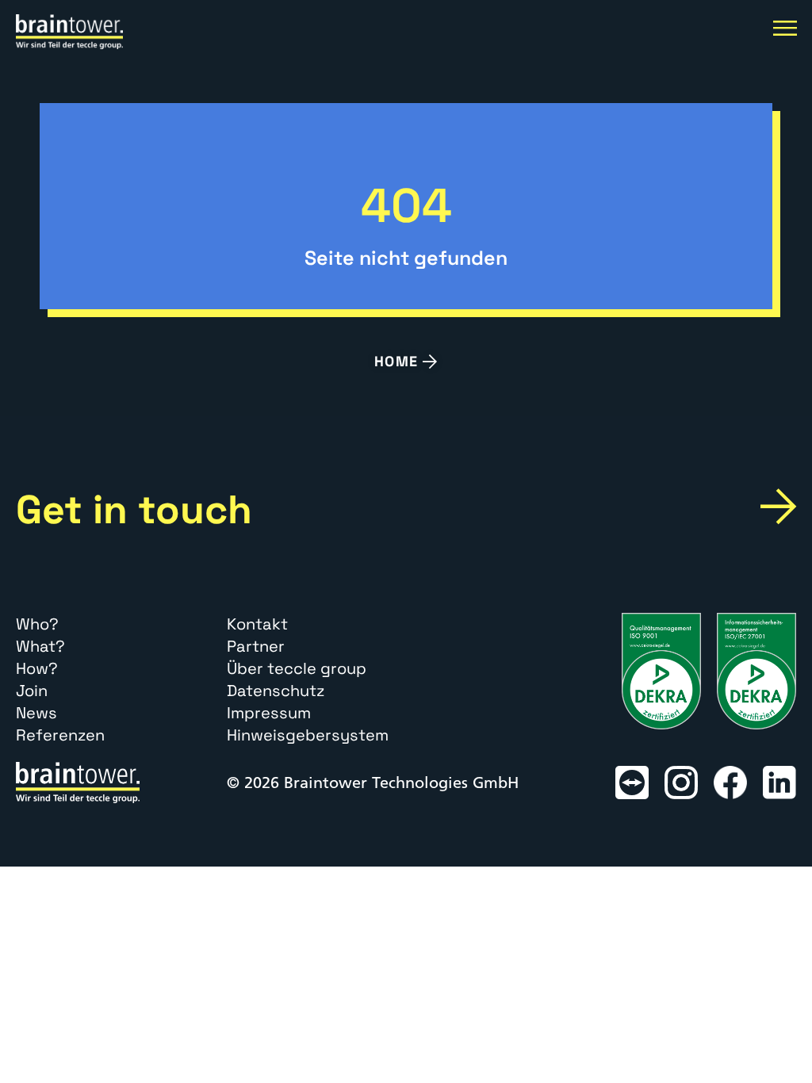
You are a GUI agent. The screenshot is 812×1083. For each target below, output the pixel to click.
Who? (37, 624)
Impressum (269, 712)
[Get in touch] (778, 506)
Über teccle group (296, 668)
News (36, 712)
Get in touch (134, 509)
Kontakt (257, 624)
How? (37, 668)
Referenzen (60, 735)
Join (32, 690)
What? (40, 646)
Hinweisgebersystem (308, 735)
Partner (256, 646)
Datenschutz (275, 690)
